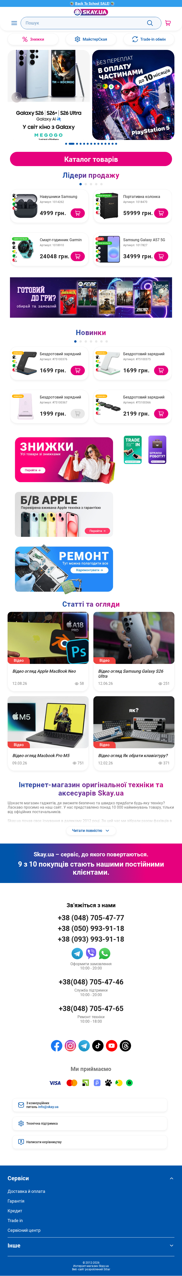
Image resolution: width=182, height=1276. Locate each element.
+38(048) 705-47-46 (91, 982)
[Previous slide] (16, 97)
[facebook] (56, 1045)
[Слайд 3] (77, 144)
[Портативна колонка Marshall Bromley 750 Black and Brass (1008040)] (109, 206)
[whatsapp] (104, 953)
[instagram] (70, 1045)
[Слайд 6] (88, 144)
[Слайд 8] (95, 144)
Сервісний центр (24, 1230)
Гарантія (16, 1201)
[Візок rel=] (167, 22)
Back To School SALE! (92, 3)
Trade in (15, 1220)
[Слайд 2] (71, 144)
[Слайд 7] (91, 144)
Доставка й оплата (26, 1191)
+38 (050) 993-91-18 (91, 928)
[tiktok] (98, 1045)
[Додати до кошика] (78, 213)
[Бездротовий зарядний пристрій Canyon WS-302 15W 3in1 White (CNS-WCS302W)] (109, 363)
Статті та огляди (91, 604)
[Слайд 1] (66, 144)
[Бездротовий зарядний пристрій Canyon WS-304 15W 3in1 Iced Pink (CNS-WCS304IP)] (25, 406)
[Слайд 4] (81, 144)
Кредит (15, 1210)
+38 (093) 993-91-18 (91, 939)
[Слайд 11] (105, 144)
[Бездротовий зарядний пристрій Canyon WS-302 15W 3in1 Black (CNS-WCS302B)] (25, 363)
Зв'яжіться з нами (91, 905)
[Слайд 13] (113, 144)
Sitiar (107, 1269)
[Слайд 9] (98, 144)
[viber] (91, 953)
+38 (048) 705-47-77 (91, 917)
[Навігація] (14, 22)
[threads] (125, 1045)
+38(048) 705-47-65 (91, 1008)
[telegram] (77, 953)
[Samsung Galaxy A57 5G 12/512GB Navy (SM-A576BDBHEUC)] (109, 249)
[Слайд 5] (84, 144)
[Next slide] (165, 97)
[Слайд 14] (116, 144)
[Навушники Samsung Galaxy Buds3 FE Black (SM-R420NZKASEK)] (25, 206)
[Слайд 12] (109, 144)
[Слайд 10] (102, 144)
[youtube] (111, 1045)
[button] (80, 184)
